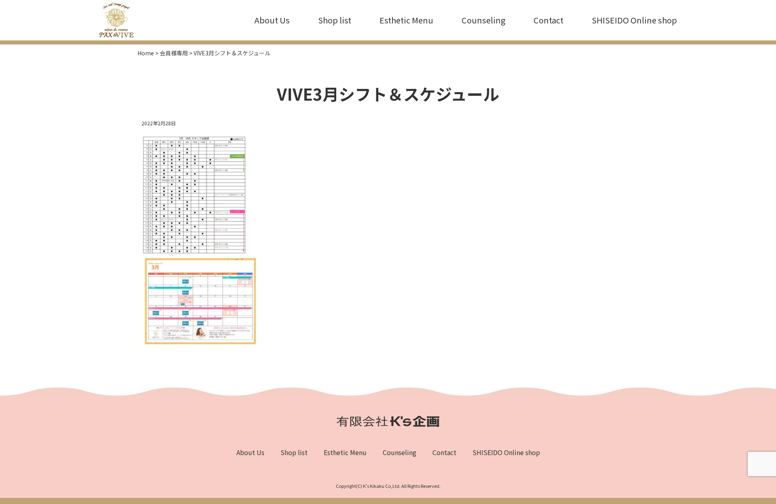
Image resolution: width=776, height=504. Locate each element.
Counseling (483, 20)
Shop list (334, 20)
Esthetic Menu (406, 20)
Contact (548, 20)
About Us (272, 20)
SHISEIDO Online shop (634, 20)
